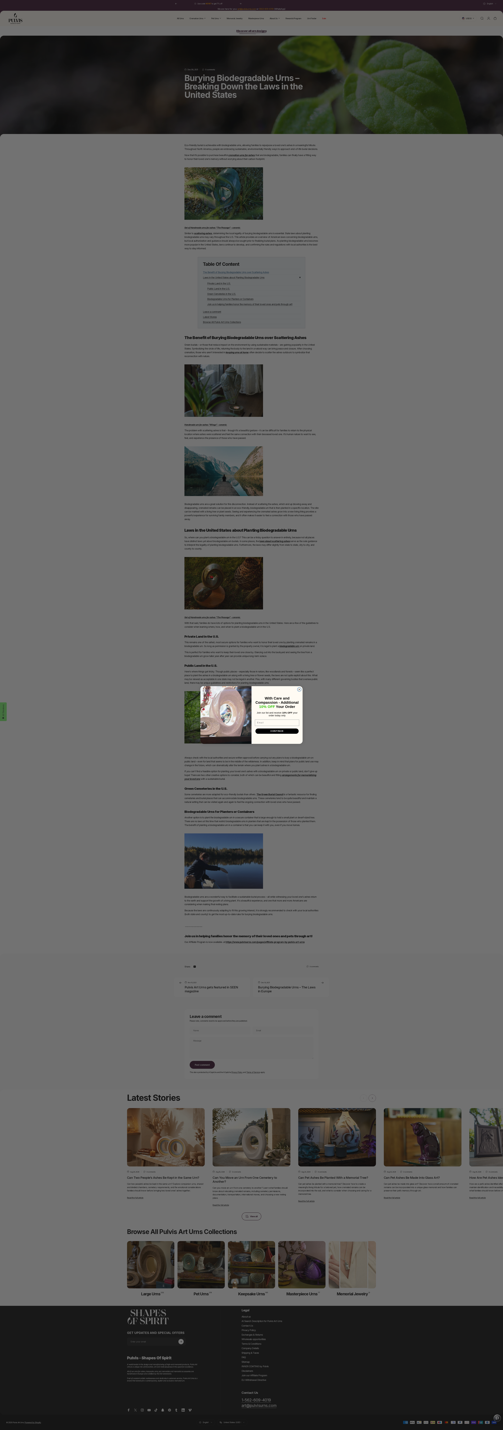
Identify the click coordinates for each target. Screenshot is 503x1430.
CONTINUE (277, 731)
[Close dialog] (299, 689)
